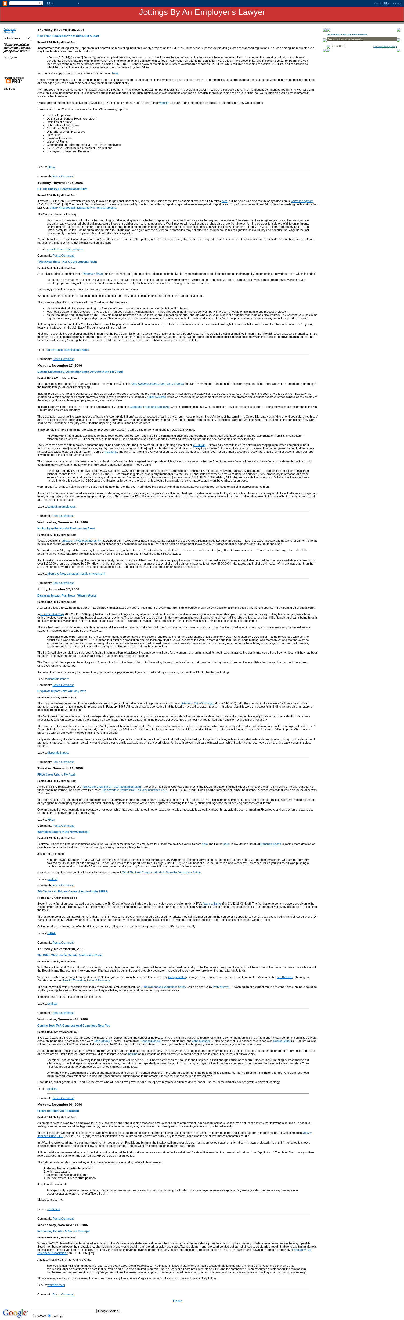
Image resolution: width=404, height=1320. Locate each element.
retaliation (53, 1209)
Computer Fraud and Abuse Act (149, 406)
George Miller (177, 977)
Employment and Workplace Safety (164, 987)
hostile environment (92, 573)
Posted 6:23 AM (47, 697)
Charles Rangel (151, 1041)
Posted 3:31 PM (46, 961)
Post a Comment (63, 176)
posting (133, 1054)
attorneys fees (56, 573)
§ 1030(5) (111, 451)
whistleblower (56, 1285)
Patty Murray (221, 987)
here (115, 73)
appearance (55, 349)
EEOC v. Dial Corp (52, 614)
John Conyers (201, 1041)
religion (78, 249)
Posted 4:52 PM (46, 602)
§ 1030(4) (199, 445)
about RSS (338, 46)
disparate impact (58, 679)
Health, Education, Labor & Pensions (86, 980)
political (52, 879)
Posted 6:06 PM (46, 1117)
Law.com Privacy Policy (385, 46)
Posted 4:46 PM (46, 268)
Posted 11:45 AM (47, 897)
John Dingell (102, 1041)
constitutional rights (59, 249)
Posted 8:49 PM (46, 1237)
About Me (9, 32)
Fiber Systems (157, 397)
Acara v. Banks (212, 903)
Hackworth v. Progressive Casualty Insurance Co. (134, 790)
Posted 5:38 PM (46, 195)
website (164, 102)
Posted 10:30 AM (47, 1031)
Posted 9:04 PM (46, 781)
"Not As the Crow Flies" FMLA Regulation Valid (111, 786)
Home (177, 1301)
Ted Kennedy (285, 977)
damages (73, 573)
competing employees (61, 506)
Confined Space (270, 844)
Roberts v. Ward (93, 273)
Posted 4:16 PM (46, 534)
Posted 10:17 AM (47, 378)
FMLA (51, 167)
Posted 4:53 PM (46, 838)
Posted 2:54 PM (46, 42)
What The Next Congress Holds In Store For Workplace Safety (161, 872)
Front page (10, 29)
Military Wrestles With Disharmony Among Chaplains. (83, 207)
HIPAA (51, 933)
